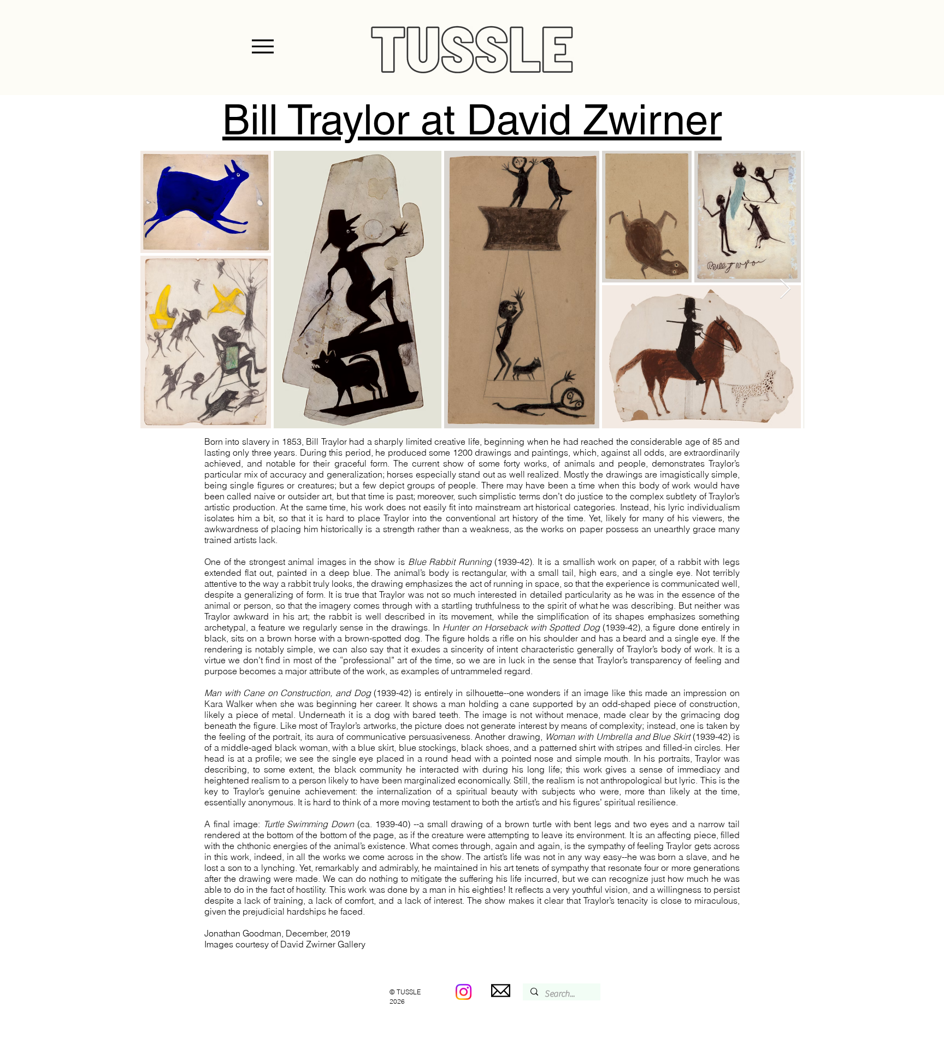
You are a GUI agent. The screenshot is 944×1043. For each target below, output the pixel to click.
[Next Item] (785, 289)
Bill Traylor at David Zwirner (472, 119)
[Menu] (263, 46)
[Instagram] (463, 992)
